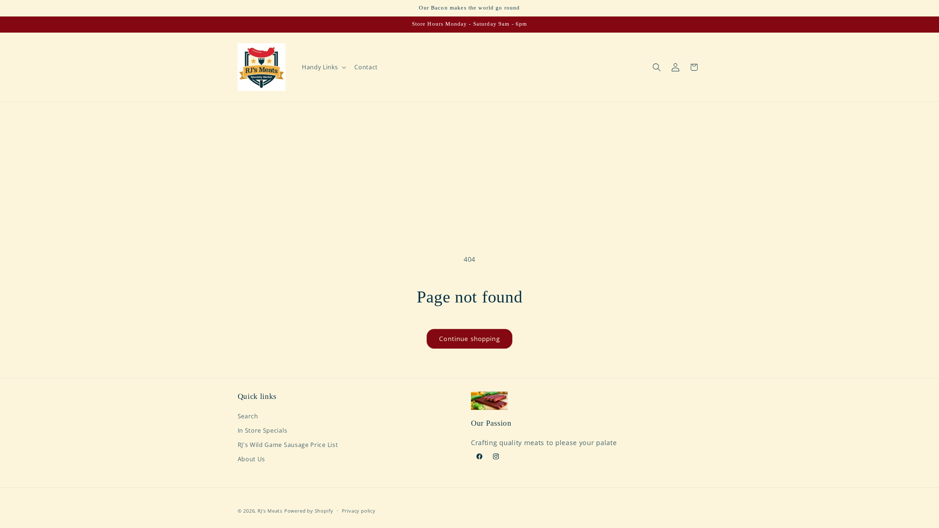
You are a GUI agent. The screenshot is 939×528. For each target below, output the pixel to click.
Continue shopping (469, 338)
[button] (323, 67)
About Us (252, 459)
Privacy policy (359, 510)
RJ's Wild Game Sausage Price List (288, 445)
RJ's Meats (269, 510)
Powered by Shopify (308, 510)
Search (248, 416)
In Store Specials (263, 430)
